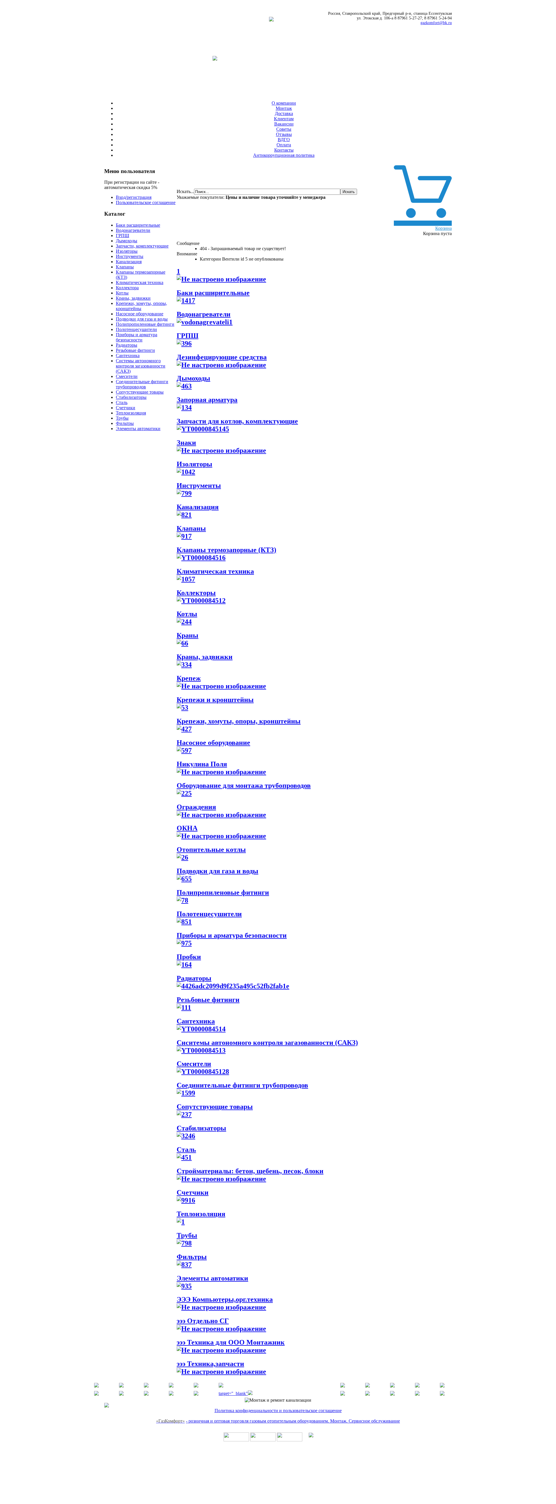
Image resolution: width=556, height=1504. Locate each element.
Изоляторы (127, 251)
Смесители (127, 376)
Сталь (121, 402)
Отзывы (284, 134)
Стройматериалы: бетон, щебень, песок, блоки (250, 1171)
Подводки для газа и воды (142, 319)
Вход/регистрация (133, 197)
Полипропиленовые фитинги (145, 324)
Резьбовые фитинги (135, 350)
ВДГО (284, 139)
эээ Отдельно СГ (203, 1321)
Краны (187, 635)
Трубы (122, 418)
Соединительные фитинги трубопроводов (142, 384)
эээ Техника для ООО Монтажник (231, 1342)
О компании (284, 103)
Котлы (122, 292)
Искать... (185, 191)
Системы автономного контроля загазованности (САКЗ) (140, 366)
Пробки (189, 957)
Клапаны (125, 266)
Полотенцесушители (136, 329)
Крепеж (189, 678)
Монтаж (284, 108)
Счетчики (125, 407)
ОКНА (187, 828)
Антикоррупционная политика (283, 155)
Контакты (284, 150)
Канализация (129, 261)
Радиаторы (126, 345)
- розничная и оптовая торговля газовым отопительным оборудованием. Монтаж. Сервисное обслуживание (293, 1420)
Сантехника (128, 355)
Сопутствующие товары (140, 392)
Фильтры (125, 423)
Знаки (186, 442)
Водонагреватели (133, 230)
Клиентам (284, 118)
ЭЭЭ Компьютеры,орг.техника (225, 1299)
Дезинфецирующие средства (222, 357)
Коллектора (127, 287)
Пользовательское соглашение (145, 202)
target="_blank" (233, 1393)
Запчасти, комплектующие (142, 245)
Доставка (284, 113)
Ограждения (196, 807)
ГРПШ (122, 235)
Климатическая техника (139, 282)
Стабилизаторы (131, 397)
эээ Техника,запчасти (210, 1363)
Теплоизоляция (131, 412)
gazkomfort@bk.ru (436, 23)
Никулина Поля (202, 764)
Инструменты (129, 256)
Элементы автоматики (138, 428)
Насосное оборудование (139, 313)
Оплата (284, 144)
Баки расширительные (138, 225)
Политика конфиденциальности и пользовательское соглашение (278, 1410)
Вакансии (284, 123)
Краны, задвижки (133, 298)
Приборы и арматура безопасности (136, 337)
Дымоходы (126, 240)
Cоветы (283, 129)
